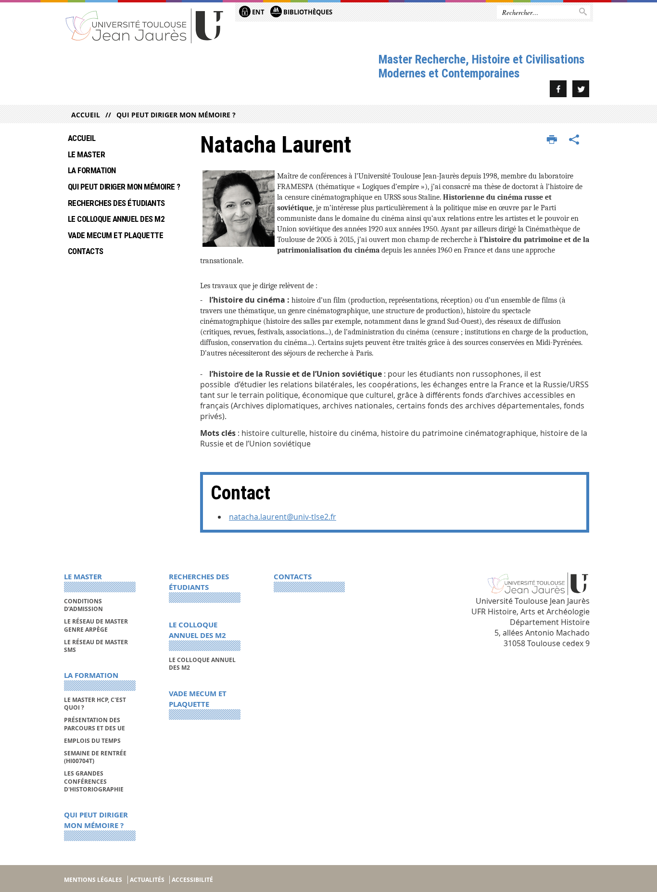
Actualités (147, 880)
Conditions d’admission (83, 605)
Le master (86, 154)
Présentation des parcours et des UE (94, 724)
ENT (258, 12)
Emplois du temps (92, 741)
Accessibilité (192, 880)
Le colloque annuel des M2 (116, 219)
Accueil (85, 114)
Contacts (85, 251)
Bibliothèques (307, 12)
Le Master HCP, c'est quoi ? (95, 704)
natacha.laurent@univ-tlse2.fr (282, 516)
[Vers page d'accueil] (145, 25)
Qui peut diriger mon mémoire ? (176, 114)
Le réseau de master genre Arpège (96, 625)
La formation (92, 170)
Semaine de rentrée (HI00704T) (95, 757)
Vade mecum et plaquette (115, 235)
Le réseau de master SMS (96, 646)
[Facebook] (558, 88)
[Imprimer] (552, 140)
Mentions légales (93, 880)
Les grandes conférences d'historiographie (94, 781)
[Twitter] (580, 88)
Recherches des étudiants (116, 203)
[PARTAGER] (574, 140)
